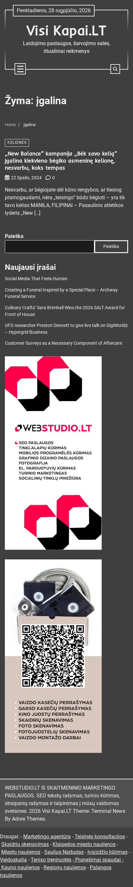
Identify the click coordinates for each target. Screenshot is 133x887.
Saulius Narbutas (64, 852)
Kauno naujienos (20, 867)
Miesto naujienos (20, 852)
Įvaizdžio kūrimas (107, 852)
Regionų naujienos (65, 867)
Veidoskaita (13, 860)
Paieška (14, 236)
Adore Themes (28, 819)
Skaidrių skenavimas (25, 844)
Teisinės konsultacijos (100, 836)
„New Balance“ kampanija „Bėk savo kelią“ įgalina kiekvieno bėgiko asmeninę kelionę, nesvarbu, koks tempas (61, 160)
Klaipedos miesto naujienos (84, 844)
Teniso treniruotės (51, 860)
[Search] (115, 69)
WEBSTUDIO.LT (22, 788)
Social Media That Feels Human (36, 278)
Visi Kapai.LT (67, 30)
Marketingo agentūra (47, 836)
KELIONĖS (16, 142)
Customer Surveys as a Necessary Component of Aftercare (63, 343)
